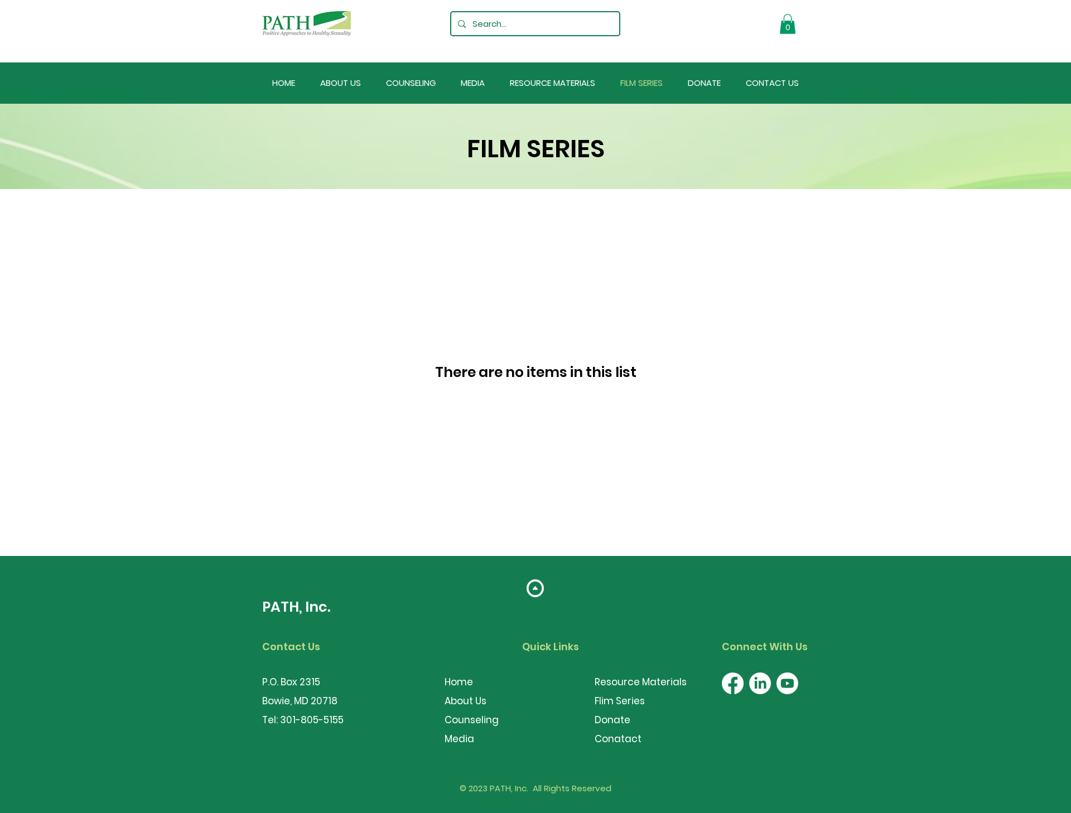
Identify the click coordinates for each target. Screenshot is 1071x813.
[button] (787, 24)
